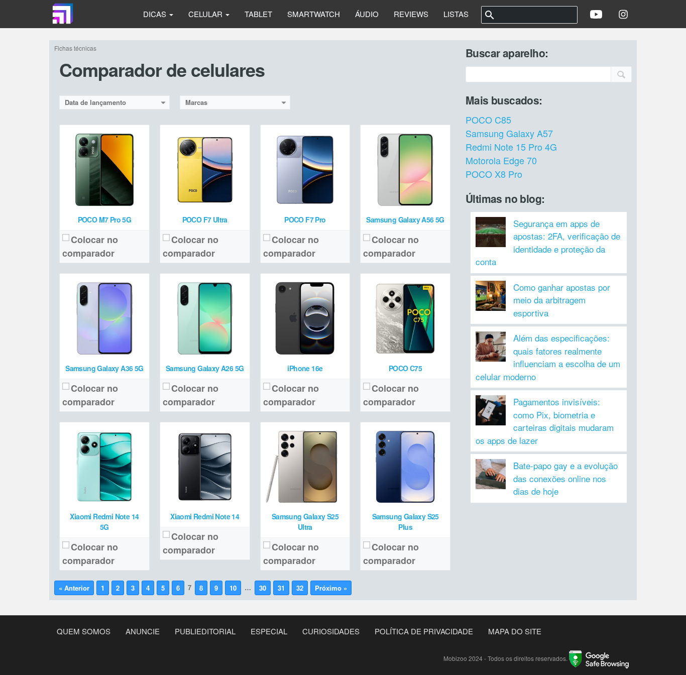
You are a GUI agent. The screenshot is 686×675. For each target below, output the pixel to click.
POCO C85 (488, 119)
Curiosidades (331, 631)
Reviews (411, 14)
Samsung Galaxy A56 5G (405, 219)
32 (299, 588)
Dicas (155, 14)
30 (262, 588)
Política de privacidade (424, 631)
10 (233, 588)
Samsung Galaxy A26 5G (205, 368)
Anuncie (143, 631)
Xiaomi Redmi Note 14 (204, 516)
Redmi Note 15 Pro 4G (511, 146)
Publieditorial (205, 631)
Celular (206, 14)
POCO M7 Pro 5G (105, 219)
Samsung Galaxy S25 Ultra (305, 521)
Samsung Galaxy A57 (509, 133)
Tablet (258, 14)
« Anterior (74, 588)
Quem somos (83, 631)
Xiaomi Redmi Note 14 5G (104, 521)
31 (281, 588)
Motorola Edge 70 (501, 160)
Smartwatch (313, 14)
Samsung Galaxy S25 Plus (405, 521)
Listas (456, 14)
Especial (269, 631)
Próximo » (331, 588)
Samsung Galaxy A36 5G (104, 368)
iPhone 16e (304, 368)
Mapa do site (514, 631)
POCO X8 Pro (494, 173)
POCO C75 (405, 368)
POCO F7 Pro (304, 219)
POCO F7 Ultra (204, 219)
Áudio (367, 14)
